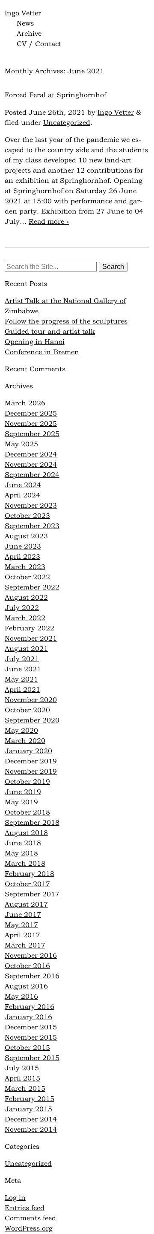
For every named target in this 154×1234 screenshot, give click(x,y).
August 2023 (26, 536)
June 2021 (23, 669)
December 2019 (31, 761)
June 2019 (23, 792)
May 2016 (21, 997)
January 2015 (28, 1109)
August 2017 (26, 905)
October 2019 (27, 782)
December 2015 (31, 1027)
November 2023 (31, 506)
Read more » (49, 222)
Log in (15, 1198)
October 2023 (27, 516)
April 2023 (22, 557)
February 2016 (29, 1007)
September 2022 (32, 587)
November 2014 (31, 1130)
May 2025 (21, 444)
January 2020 (28, 751)
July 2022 (22, 608)
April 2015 (22, 1078)
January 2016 (28, 1017)
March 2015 (25, 1089)
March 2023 (25, 567)
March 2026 (25, 403)
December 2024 (31, 454)
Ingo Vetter (23, 13)
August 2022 (26, 598)
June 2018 (23, 843)
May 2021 (21, 679)
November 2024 (31, 465)
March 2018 (25, 864)
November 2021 (31, 639)
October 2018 (27, 812)
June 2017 (23, 915)
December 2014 (31, 1119)
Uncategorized (66, 123)
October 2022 (27, 577)
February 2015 (29, 1099)
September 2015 (32, 1058)
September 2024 (32, 475)
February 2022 (29, 628)
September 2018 (32, 823)
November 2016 (31, 956)
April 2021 (22, 690)
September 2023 (32, 526)
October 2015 (27, 1048)
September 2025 (32, 434)
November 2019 (31, 772)
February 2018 (29, 874)
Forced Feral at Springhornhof (55, 95)
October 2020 (27, 710)
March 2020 (25, 741)
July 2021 (22, 659)
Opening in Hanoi (35, 342)
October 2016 (27, 966)
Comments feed (30, 1218)
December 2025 (31, 413)
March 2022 (25, 618)
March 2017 (25, 945)
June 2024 (23, 485)
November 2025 (31, 424)
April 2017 (22, 935)
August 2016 (26, 986)
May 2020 (21, 731)
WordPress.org (29, 1228)
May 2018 (21, 853)
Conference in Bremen (42, 352)
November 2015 (31, 1038)
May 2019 (21, 802)
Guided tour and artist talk (50, 332)
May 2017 (21, 925)
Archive (29, 34)
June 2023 (23, 546)
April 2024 (22, 495)
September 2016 (32, 976)
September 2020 (32, 720)
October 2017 (27, 884)
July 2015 (22, 1068)
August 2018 (26, 833)
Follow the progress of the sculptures (66, 321)
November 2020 (31, 700)
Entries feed (24, 1208)
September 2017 (32, 894)
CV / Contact (39, 44)
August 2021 (26, 649)
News (25, 23)
